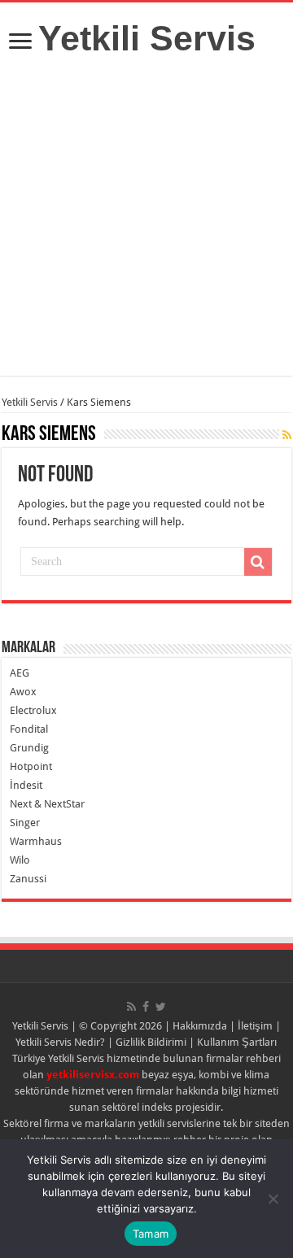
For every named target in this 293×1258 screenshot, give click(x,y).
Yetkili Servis (147, 38)
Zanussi (28, 879)
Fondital (29, 729)
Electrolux (33, 710)
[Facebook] (146, 1006)
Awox (23, 692)
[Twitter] (161, 1006)
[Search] (258, 562)
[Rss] (131, 1006)
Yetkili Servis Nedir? (60, 1042)
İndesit (26, 785)
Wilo (20, 860)
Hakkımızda (200, 1026)
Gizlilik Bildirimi (151, 1042)
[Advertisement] (146, 229)
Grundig (29, 748)
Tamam (150, 1233)
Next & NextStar (47, 804)
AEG (19, 673)
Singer (25, 822)
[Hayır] (273, 1199)
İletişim (255, 1026)
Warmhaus (36, 841)
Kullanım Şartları (237, 1042)
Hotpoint (31, 766)
